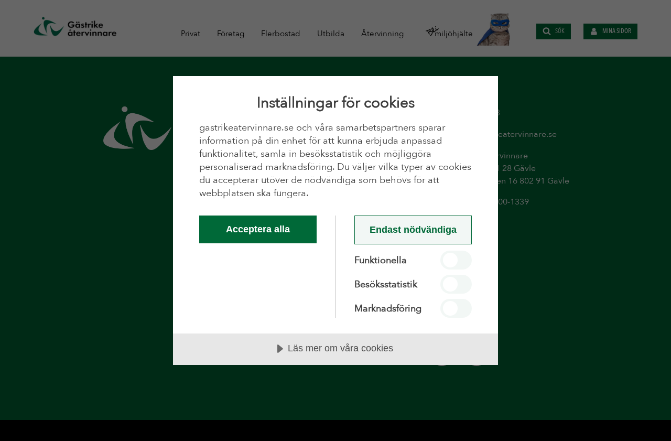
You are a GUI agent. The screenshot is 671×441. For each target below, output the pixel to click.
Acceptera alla (258, 229)
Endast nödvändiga (413, 229)
